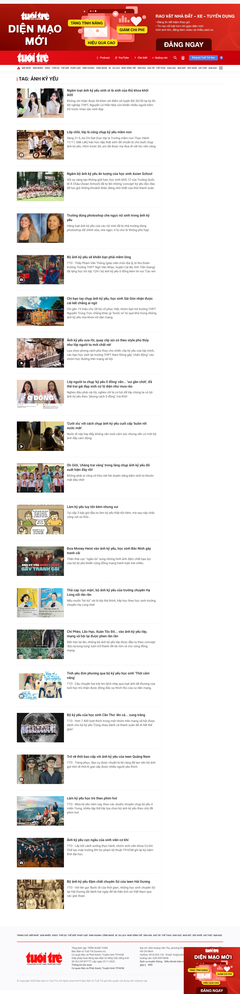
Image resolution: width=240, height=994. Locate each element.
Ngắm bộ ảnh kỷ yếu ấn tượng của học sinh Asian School (109, 174)
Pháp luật (75, 68)
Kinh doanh (88, 68)
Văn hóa (141, 68)
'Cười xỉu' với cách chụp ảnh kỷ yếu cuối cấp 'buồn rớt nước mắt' (107, 426)
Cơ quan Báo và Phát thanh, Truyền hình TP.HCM (98, 968)
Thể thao (161, 68)
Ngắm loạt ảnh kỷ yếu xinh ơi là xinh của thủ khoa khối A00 (107, 93)
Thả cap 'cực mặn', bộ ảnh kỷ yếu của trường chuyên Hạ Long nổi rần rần (108, 592)
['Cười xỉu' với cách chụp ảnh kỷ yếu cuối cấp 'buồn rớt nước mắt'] (40, 436)
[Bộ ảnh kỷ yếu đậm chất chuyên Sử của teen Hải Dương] (40, 894)
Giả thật (202, 68)
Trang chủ (22, 935)
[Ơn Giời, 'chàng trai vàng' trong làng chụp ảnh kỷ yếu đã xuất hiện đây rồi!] (40, 478)
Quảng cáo (161, 57)
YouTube (123, 57)
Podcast (105, 57)
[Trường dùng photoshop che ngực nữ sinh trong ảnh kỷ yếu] (40, 228)
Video (47, 68)
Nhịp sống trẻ (129, 68)
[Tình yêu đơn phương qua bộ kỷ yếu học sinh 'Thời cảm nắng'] (40, 686)
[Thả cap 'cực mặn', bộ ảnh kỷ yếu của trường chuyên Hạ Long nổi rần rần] (40, 603)
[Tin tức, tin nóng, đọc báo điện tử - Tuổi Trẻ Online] (33, 57)
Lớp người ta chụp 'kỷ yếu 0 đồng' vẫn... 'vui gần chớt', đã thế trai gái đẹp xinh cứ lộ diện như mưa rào (109, 384)
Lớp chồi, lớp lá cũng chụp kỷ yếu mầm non (99, 132)
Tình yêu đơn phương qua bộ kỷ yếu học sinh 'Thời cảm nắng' (108, 675)
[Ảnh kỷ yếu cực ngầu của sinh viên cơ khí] (40, 852)
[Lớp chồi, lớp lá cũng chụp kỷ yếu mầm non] (40, 145)
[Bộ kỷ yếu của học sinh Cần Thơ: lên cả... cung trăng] (40, 727)
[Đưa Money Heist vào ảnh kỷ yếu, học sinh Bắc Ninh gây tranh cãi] (40, 561)
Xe (110, 68)
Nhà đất (182, 68)
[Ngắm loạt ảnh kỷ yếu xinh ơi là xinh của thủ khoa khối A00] (40, 103)
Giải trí (150, 68)
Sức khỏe (192, 68)
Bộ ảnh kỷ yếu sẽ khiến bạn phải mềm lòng (99, 257)
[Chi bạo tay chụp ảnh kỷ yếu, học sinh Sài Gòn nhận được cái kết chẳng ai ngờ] (40, 311)
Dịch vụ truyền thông (151, 961)
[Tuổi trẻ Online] (44, 958)
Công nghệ (101, 68)
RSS (150, 965)
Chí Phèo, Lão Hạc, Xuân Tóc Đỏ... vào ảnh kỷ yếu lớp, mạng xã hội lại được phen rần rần (107, 634)
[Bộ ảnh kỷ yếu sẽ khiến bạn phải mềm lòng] (40, 269)
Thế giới (65, 68)
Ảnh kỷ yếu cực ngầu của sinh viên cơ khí (97, 840)
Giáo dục (171, 68)
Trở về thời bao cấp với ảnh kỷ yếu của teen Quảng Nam (108, 757)
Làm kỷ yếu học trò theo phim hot (92, 798)
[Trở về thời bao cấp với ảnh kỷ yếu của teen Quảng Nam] (40, 769)
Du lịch (116, 68)
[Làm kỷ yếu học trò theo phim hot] (40, 811)
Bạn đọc (213, 68)
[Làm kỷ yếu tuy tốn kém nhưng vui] (40, 519)
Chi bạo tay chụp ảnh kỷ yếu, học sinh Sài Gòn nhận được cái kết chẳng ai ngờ (110, 301)
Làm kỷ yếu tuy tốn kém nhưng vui (92, 507)
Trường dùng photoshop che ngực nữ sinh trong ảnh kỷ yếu (108, 218)
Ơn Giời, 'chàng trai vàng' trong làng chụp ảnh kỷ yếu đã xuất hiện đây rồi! (108, 467)
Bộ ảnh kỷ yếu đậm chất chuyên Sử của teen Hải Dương (108, 882)
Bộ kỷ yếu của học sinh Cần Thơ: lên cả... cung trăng (106, 715)
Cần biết (142, 57)
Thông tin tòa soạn (82, 965)
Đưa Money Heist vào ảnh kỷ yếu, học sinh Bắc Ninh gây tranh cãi (109, 551)
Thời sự (55, 68)
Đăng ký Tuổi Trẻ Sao (203, 57)
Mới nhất (26, 68)
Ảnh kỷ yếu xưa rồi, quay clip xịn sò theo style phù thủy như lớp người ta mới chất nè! (108, 342)
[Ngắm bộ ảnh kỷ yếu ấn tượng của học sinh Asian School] (40, 186)
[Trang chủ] (18, 68)
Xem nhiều (38, 68)
